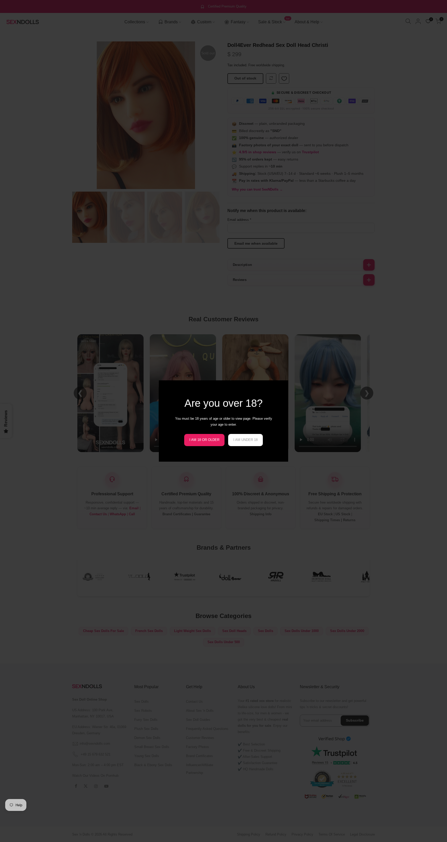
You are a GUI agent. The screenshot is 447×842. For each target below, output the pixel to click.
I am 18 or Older (204, 440)
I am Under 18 (245, 440)
